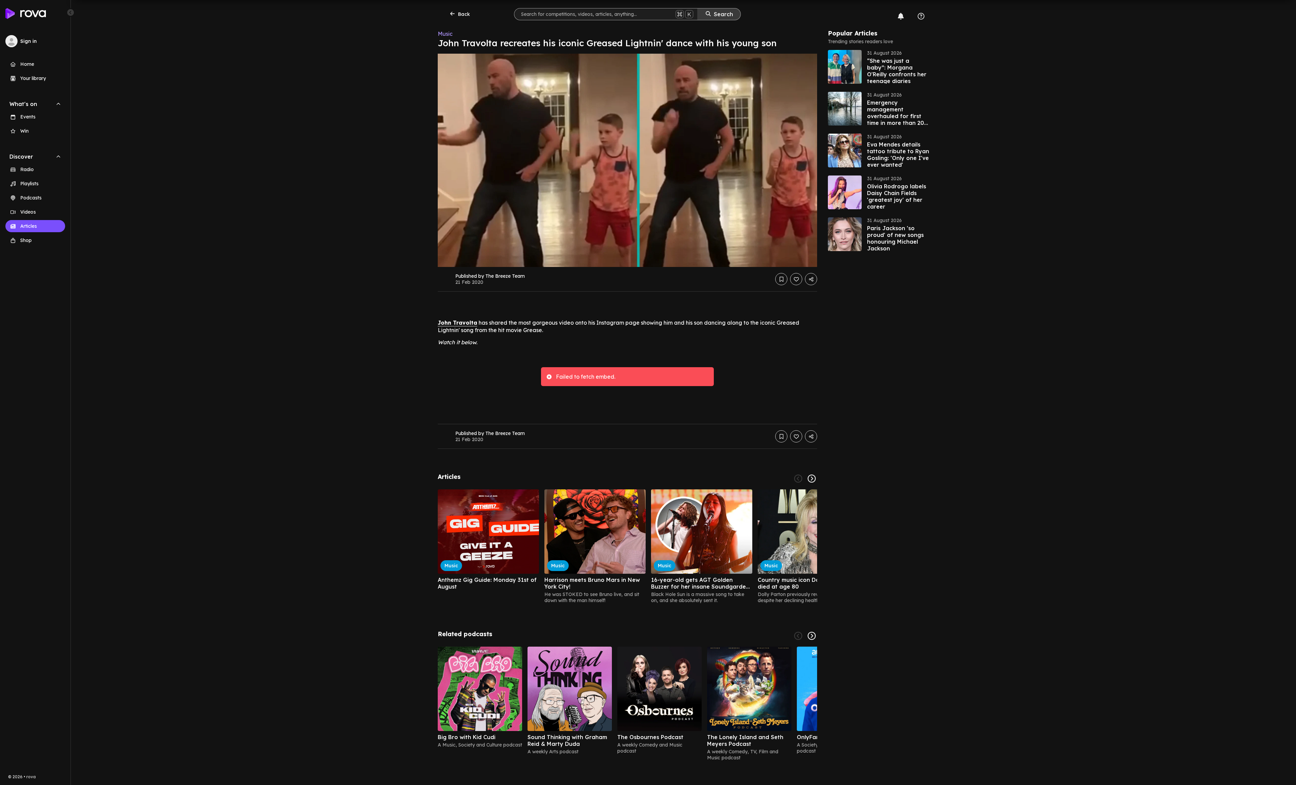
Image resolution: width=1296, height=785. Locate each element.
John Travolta (457, 322)
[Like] (796, 279)
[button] (878, 67)
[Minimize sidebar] (70, 12)
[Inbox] (901, 16)
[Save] (781, 279)
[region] (627, 546)
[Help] (921, 16)
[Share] (811, 279)
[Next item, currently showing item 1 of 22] (811, 478)
